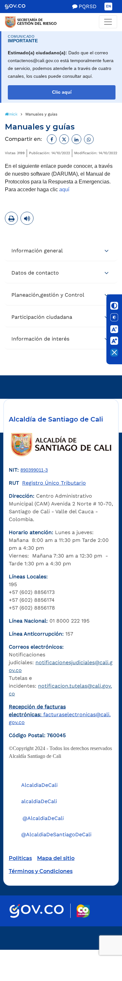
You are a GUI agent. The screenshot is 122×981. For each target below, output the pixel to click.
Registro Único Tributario (54, 483)
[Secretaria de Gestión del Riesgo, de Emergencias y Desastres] (61, 22)
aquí (64, 189)
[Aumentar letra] (114, 341)
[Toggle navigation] (108, 21)
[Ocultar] (114, 352)
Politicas (20, 858)
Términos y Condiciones (41, 871)
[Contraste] (114, 306)
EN (108, 6)
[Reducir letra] (114, 329)
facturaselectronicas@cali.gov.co (60, 714)
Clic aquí (62, 92)
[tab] (61, 251)
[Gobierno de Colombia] (19, 6)
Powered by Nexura (98, 946)
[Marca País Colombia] (83, 911)
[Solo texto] (114, 317)
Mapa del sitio (56, 858)
